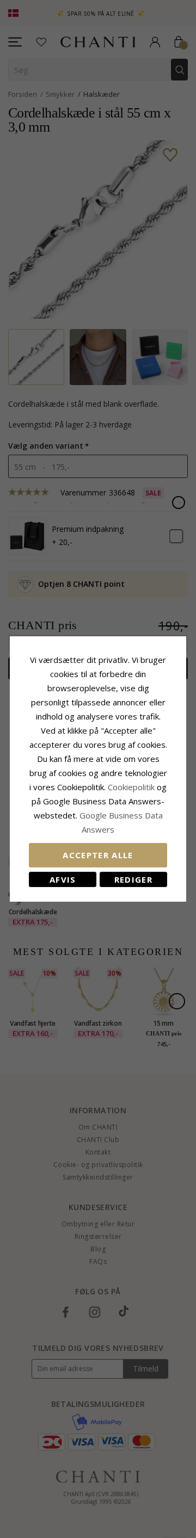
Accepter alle (98, 854)
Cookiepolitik (131, 787)
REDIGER (133, 879)
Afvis (63, 879)
